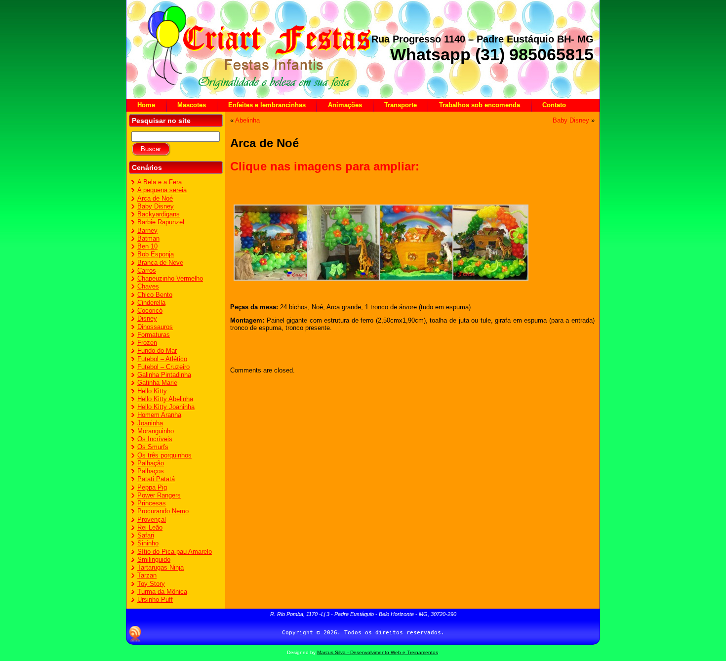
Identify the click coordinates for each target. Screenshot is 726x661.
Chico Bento (154, 294)
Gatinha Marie (157, 382)
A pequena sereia (162, 190)
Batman (148, 238)
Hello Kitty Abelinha (165, 399)
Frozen (147, 342)
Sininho (148, 543)
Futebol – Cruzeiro (163, 367)
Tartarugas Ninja (160, 567)
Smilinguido (153, 559)
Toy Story (151, 583)
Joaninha (150, 423)
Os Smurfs (152, 447)
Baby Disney (155, 206)
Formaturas (153, 334)
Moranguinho (155, 431)
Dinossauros (155, 326)
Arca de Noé (155, 198)
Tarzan (147, 575)
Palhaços (150, 471)
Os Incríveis (154, 439)
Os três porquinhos (164, 455)
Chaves (148, 286)
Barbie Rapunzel (160, 222)
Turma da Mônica (162, 591)
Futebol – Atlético (162, 359)
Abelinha (247, 120)
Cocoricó (149, 310)
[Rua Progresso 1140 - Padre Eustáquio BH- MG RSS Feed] (135, 634)
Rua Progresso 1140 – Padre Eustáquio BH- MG (482, 39)
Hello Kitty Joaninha (166, 407)
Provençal (151, 519)
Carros (146, 270)
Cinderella (151, 302)
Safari (145, 535)
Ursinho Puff (155, 599)
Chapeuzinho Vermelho (170, 278)
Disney (147, 318)
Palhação (150, 463)
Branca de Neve (160, 262)
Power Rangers (159, 495)
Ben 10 (147, 246)
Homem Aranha (159, 414)
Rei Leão (149, 527)
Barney (147, 230)
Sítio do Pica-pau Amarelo (174, 551)
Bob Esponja (155, 254)
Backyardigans (158, 214)
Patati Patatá (156, 479)
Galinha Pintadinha (164, 374)
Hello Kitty (152, 391)
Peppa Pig (152, 487)
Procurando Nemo (163, 511)
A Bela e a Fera (159, 182)
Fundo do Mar (157, 350)
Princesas (151, 503)
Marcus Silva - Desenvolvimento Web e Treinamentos (377, 652)
